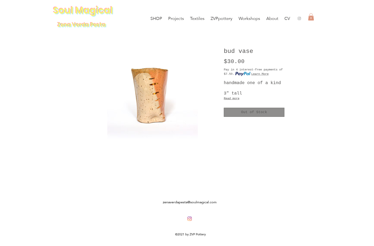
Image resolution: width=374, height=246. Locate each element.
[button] (311, 16)
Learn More (260, 74)
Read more (231, 98)
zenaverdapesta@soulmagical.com (190, 202)
